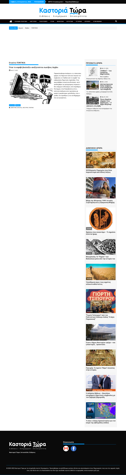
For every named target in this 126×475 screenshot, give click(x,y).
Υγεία (52, 21)
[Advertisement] (63, 43)
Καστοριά (33, 21)
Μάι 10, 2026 (105, 68)
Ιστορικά (79, 21)
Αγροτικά (70, 21)
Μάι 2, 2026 (105, 81)
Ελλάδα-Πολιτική (21, 21)
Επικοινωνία (97, 21)
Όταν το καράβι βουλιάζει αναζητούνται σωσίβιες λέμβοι (33, 67)
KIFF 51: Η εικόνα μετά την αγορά (46, 2)
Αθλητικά (60, 21)
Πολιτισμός (43, 21)
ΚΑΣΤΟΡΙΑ (25, 107)
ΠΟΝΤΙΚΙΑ (31, 107)
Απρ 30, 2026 (105, 97)
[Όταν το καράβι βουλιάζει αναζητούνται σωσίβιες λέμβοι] (31, 73)
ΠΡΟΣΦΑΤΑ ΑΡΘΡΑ (94, 63)
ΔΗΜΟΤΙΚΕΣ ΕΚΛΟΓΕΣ (16, 107)
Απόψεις (87, 21)
